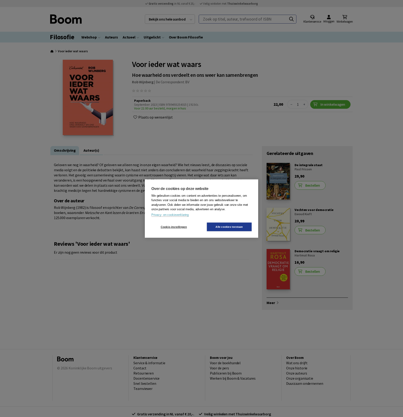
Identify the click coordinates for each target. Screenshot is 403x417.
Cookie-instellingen (174, 226)
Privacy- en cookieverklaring (170, 214)
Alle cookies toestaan (229, 226)
